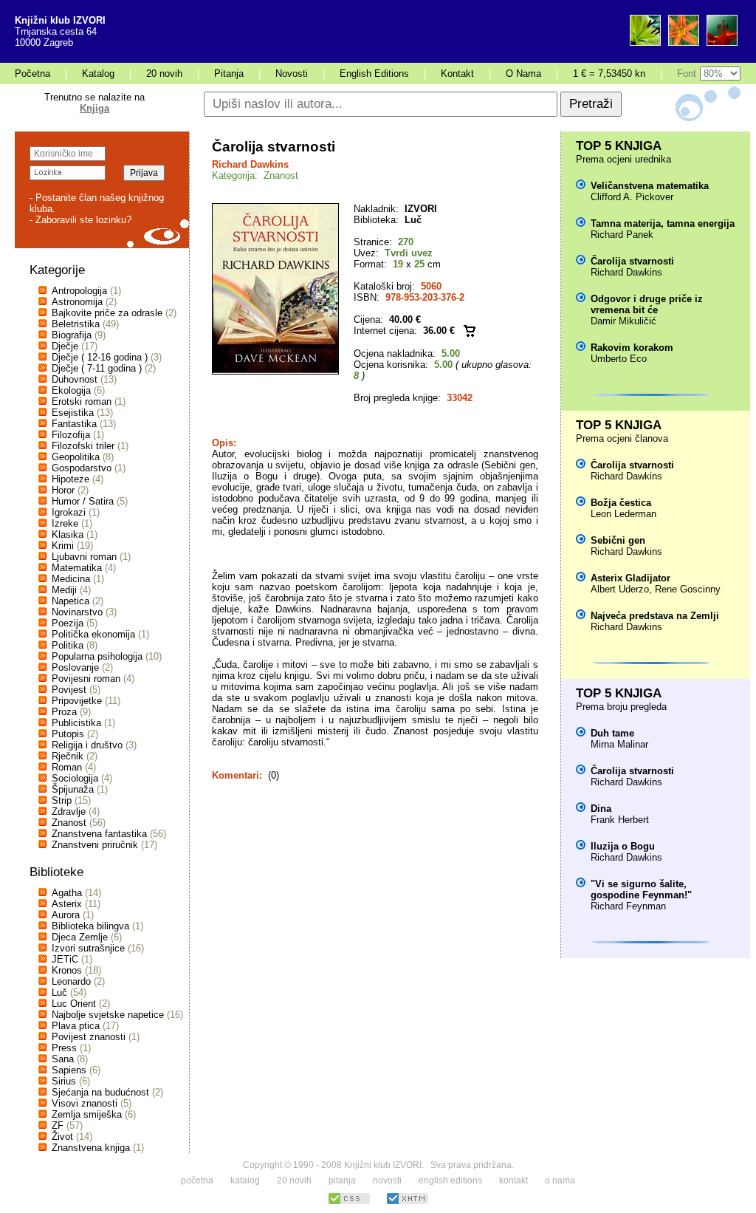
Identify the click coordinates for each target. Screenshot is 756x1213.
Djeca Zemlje (80, 937)
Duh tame (612, 733)
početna (197, 1180)
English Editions (374, 73)
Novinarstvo (77, 612)
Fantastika (74, 423)
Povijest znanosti (89, 1036)
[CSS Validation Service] (349, 1202)
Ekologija (71, 390)
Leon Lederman (623, 513)
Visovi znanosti (84, 1103)
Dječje (65, 346)
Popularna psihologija (97, 656)
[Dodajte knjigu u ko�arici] (469, 330)
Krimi (63, 545)
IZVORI (421, 208)
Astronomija (77, 301)
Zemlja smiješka (87, 1114)
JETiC (65, 959)
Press (64, 1047)
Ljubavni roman (84, 556)
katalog (245, 1180)
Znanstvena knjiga (91, 1147)
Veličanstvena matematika (650, 185)
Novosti (291, 73)
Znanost (69, 822)
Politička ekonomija (93, 634)
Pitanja (229, 73)
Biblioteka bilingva (90, 926)
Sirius (64, 1081)
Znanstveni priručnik (95, 844)
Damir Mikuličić (623, 321)
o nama (560, 1180)
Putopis (68, 733)
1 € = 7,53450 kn (609, 73)
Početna (32, 73)
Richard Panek (622, 234)
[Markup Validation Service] (407, 1202)
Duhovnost (74, 379)
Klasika (67, 534)
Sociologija (75, 778)
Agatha (67, 892)
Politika (67, 645)
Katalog (98, 73)
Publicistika (76, 722)
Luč (59, 992)
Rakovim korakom (632, 347)
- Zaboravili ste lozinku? (80, 219)
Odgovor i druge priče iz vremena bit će (647, 304)
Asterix (67, 903)
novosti (387, 1180)
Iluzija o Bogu (623, 846)
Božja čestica (621, 502)
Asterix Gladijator (630, 578)
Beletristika (76, 323)
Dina (601, 808)
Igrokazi (69, 512)
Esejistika (73, 412)
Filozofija (71, 434)
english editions (450, 1180)
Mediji (64, 589)
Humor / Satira (83, 501)
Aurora (66, 914)
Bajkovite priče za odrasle (107, 312)
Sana (63, 1059)
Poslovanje (75, 667)
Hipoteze (70, 479)
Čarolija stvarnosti (632, 261)
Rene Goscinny (688, 589)
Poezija (67, 623)
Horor (63, 490)
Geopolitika (76, 456)
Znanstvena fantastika (99, 833)
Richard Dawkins (250, 164)
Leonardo (71, 981)
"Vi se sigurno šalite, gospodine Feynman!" (641, 889)
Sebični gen (618, 540)
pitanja (342, 1180)
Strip (62, 800)
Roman (67, 767)
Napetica (70, 600)
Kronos (67, 970)
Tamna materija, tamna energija (663, 223)
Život (62, 1136)
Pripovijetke (77, 700)
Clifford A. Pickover (632, 196)
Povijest (69, 689)
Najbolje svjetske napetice (108, 1014)
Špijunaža (73, 789)
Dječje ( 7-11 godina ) (97, 368)
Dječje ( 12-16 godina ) (100, 357)
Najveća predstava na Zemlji (655, 615)
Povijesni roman (86, 678)
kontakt (513, 1180)
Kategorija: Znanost (255, 175)
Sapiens (69, 1070)
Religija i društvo (87, 745)
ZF (57, 1125)
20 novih (164, 73)
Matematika (77, 567)
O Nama (523, 73)
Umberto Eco (619, 358)
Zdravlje (69, 811)
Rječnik (67, 756)
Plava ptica (76, 1025)
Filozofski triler (83, 445)
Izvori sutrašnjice (88, 948)
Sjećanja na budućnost (100, 1092)
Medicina (71, 578)
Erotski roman (81, 401)
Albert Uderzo (620, 589)
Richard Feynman (628, 906)
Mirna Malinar (619, 744)
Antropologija (79, 290)
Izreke (65, 523)
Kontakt (457, 73)
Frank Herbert (620, 819)
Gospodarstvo (81, 468)
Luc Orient (74, 1003)
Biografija (72, 335)
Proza (64, 711)
